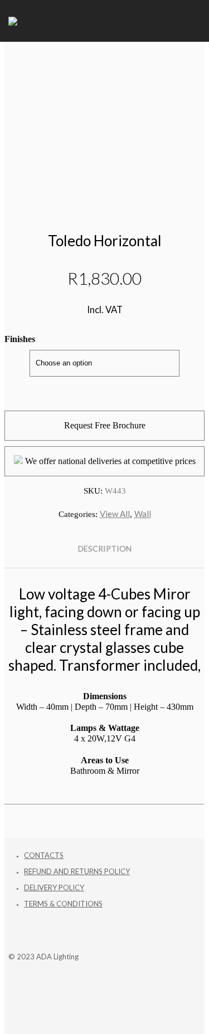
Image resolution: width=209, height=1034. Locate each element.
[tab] (104, 549)
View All (115, 514)
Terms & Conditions (63, 903)
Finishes (19, 339)
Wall (142, 514)
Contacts (44, 855)
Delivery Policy (54, 887)
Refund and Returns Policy (77, 871)
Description (105, 548)
